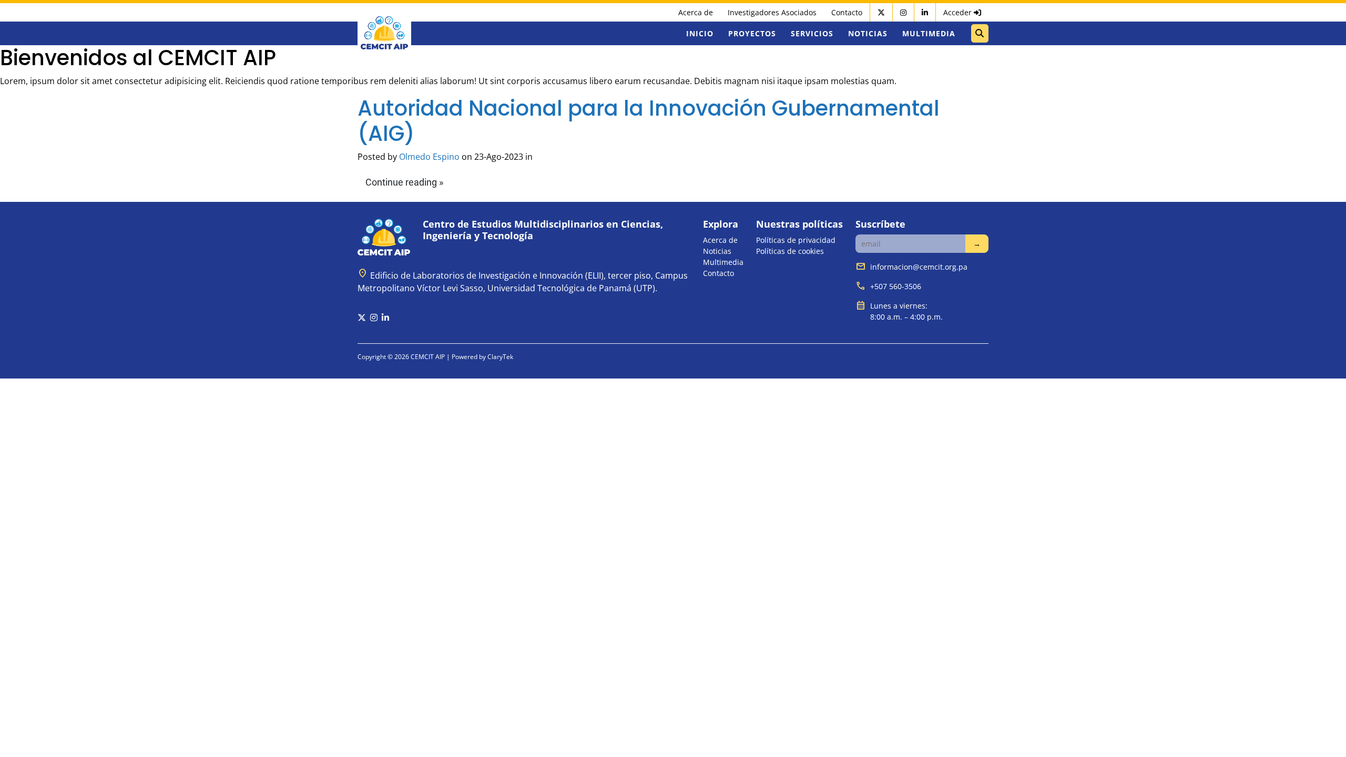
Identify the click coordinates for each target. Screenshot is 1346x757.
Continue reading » (404, 182)
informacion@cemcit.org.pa (918, 267)
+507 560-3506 (895, 286)
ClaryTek (500, 356)
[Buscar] (979, 33)
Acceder (958, 12)
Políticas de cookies (790, 251)
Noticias (868, 33)
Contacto (846, 12)
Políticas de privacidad (795, 240)
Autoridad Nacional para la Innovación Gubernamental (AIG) (649, 121)
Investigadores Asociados (772, 12)
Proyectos (752, 33)
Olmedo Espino (429, 156)
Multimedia (928, 33)
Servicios (812, 33)
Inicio (699, 33)
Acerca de (695, 12)
